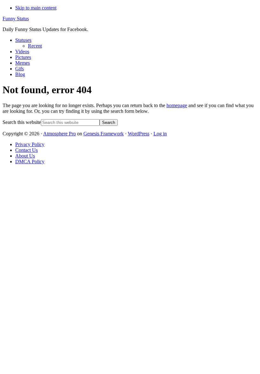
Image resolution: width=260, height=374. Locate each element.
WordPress (138, 133)
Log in (160, 133)
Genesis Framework (103, 133)
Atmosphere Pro (59, 133)
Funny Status (16, 18)
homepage (176, 105)
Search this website (22, 122)
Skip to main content (35, 7)
